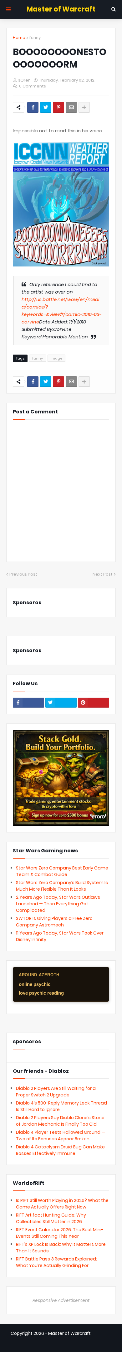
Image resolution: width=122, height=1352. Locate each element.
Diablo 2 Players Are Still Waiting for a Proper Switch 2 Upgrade (56, 1091)
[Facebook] (32, 107)
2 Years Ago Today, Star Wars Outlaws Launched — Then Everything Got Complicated (58, 903)
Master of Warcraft (61, 9)
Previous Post (23, 574)
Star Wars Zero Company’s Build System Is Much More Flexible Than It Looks (62, 885)
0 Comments (32, 86)
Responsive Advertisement (61, 1300)
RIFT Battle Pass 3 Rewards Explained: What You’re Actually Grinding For (56, 1262)
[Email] (71, 107)
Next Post (103, 574)
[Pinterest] (58, 107)
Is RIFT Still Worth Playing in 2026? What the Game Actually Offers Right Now (62, 1203)
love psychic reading (41, 993)
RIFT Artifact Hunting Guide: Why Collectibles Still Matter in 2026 (51, 1218)
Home (19, 37)
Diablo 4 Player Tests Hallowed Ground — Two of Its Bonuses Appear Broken (60, 1135)
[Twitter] (45, 107)
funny (35, 37)
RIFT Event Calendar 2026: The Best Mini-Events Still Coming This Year (60, 1233)
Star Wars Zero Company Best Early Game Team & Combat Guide (62, 871)
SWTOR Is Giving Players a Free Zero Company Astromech (54, 921)
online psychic (34, 984)
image (56, 358)
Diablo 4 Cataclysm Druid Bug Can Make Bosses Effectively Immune (60, 1150)
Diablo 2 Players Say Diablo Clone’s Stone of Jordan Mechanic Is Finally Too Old (60, 1120)
